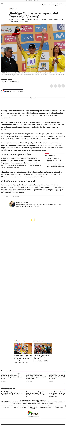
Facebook (51, 86)
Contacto (4, 406)
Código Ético (33, 408)
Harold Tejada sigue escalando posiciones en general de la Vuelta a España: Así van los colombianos (11, 393)
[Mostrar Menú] (2, 4)
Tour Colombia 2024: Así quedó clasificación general (42, 356)
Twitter (55, 86)
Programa (45, 5)
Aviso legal (6, 407)
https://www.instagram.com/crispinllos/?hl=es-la (15, 79)
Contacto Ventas (13, 406)
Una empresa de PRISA (33, 412)
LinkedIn (59, 86)
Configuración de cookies (46, 407)
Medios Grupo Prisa (33, 417)
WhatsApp (63, 86)
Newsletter (22, 406)
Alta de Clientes (46, 406)
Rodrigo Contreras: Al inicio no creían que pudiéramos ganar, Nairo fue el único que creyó (23, 357)
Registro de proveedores (58, 406)
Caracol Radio (7, 4)
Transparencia (59, 407)
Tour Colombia (16, 196)
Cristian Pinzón (6, 80)
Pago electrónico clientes (33, 406)
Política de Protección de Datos (18, 407)
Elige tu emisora (58, 5)
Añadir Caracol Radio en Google (14, 91)
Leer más (36, 206)
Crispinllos (13, 79)
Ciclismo (13, 9)
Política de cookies (33, 407)
